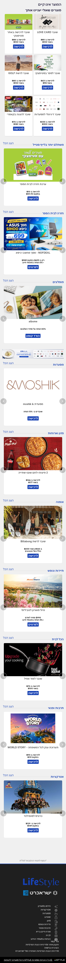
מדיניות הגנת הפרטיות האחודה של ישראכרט (37, 951)
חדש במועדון (44, 906)
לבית (48, 935)
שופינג (47, 917)
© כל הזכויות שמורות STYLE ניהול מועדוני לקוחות (28, 960)
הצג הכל (8, 143)
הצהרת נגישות (51, 947)
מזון (49, 920)
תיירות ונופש (44, 924)
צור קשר (54, 941)
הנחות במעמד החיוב (41, 939)
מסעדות (47, 913)
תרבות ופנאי (45, 928)
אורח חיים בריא (43, 931)
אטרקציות (46, 909)
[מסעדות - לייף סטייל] (33, 354)
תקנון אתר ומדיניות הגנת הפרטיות (42, 944)
